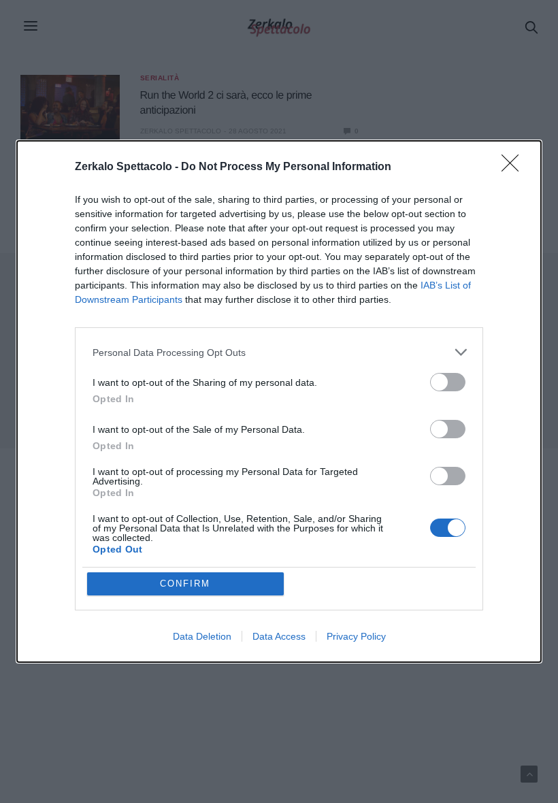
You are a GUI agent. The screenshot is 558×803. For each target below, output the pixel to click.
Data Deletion (202, 636)
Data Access (279, 636)
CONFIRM (185, 583)
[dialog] (279, 401)
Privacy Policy (356, 636)
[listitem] (279, 352)
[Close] (514, 167)
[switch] (447, 382)
